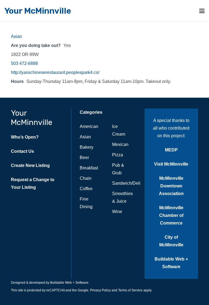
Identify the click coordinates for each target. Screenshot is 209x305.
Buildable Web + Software (69, 283)
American (89, 126)
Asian (16, 36)
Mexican (120, 144)
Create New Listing (30, 165)
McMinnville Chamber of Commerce (171, 215)
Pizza (117, 154)
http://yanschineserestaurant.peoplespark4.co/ (55, 72)
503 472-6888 (24, 63)
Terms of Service (130, 290)
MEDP (171, 150)
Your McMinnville (31, 118)
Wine (117, 211)
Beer (84, 157)
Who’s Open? (25, 137)
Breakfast (89, 168)
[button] (202, 11)
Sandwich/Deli (126, 183)
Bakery (86, 147)
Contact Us (22, 151)
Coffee (86, 188)
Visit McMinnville (171, 164)
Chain (85, 178)
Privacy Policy (100, 290)
